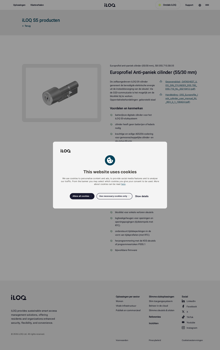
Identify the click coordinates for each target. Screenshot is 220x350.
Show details (141, 196)
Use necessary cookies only (113, 196)
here (123, 184)
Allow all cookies (81, 196)
